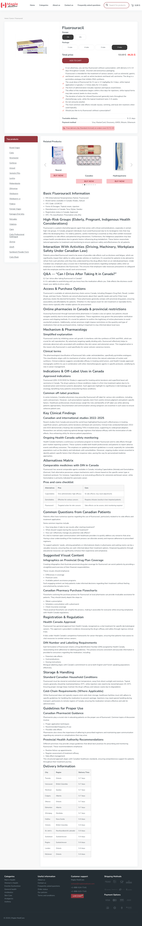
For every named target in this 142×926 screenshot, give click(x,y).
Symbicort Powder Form (19, 252)
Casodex (89, 176)
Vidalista (12, 224)
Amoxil (12, 168)
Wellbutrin (13, 193)
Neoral (58, 170)
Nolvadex (13, 219)
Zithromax (13, 188)
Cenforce (13, 163)
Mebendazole (14, 183)
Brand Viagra (14, 147)
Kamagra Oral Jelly (16, 214)
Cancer (11, 18)
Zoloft (11, 247)
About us (56, 5)
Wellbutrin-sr (15, 198)
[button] (58, 175)
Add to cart (75, 60)
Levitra (12, 178)
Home (32, 5)
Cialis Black (14, 257)
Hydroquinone (119, 176)
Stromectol (13, 158)
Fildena (12, 204)
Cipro (11, 229)
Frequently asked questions (89, 5)
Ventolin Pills (14, 173)
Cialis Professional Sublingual (16, 235)
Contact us (69, 5)
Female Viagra (15, 209)
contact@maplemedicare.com (83, 884)
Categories (43, 5)
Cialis (11, 153)
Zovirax (12, 242)
